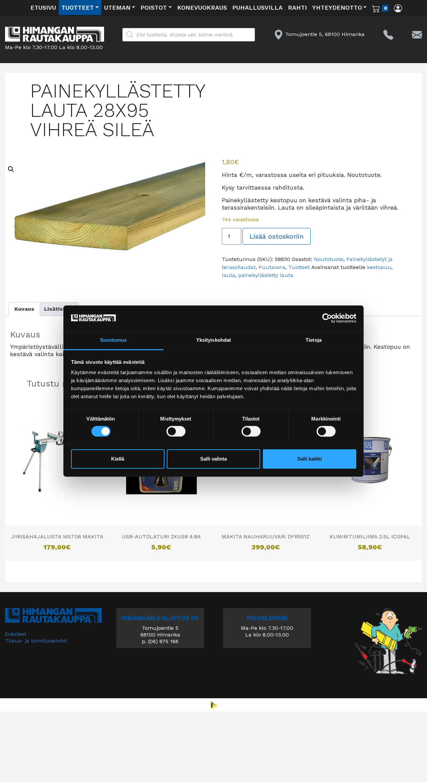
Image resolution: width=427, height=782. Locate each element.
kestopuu (379, 267)
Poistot (153, 7)
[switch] (175, 431)
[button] (11, 169)
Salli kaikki (309, 459)
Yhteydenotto (337, 7)
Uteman (117, 7)
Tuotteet (77, 7)
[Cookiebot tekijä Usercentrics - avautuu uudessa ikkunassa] (327, 318)
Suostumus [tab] (113, 340)
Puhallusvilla (257, 7)
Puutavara (272, 267)
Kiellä (117, 459)
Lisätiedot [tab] (58, 309)
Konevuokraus (202, 7)
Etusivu (43, 7)
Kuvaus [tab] (24, 309)
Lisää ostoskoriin (277, 236)
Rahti (297, 7)
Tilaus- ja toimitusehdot (36, 640)
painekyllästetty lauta (265, 275)
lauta (228, 275)
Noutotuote (328, 259)
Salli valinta (213, 459)
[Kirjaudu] (398, 8)
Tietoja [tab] (314, 340)
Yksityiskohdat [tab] (213, 340)
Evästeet (15, 634)
